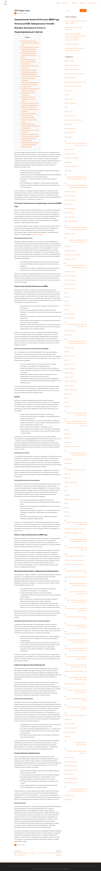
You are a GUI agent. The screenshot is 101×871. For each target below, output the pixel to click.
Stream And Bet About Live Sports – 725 (75, 715)
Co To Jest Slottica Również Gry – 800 (76, 82)
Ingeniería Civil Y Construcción (74, 120)
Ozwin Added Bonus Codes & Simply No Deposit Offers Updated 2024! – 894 (76, 342)
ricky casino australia (71, 482)
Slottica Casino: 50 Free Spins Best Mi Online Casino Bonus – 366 (77, 641)
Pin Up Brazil (69, 373)
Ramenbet (69, 463)
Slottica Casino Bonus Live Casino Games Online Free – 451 (76, 609)
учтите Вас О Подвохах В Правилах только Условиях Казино (28, 99)
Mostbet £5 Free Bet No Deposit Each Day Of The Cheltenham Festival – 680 (77, 178)
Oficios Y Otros (70, 314)
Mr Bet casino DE (71, 280)
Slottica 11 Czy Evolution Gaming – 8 (75, 528)
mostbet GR (69, 204)
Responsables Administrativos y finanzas (75, 469)
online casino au (70, 318)
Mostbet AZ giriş (70, 196)
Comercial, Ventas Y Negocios (74, 86)
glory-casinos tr (70, 116)
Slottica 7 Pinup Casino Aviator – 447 (75, 560)
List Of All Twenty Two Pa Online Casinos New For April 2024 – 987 (76, 144)
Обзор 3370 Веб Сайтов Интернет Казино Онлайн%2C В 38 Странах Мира (30, 126)
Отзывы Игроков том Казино (29, 84)
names (68, 297)
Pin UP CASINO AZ (71, 381)
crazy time (69, 90)
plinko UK (68, 438)
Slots (67, 507)
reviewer (68, 478)
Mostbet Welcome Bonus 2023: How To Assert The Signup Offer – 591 (76, 266)
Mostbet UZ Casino (71, 250)
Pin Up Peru (69, 394)
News (67, 309)
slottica (68, 516)
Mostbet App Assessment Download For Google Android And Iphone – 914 (76, 186)
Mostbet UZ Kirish (71, 259)
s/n (67, 486)
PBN (67, 351)
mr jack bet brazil (70, 284)
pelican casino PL (70, 356)
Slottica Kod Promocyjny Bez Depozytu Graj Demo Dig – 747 (76, 657)
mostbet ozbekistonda (72, 221)
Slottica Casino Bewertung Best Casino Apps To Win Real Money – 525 (77, 601)
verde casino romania (71, 770)
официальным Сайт (26, 146)
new (67, 301)
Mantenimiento (70, 149)
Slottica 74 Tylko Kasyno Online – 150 (75, 564)
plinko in (68, 434)
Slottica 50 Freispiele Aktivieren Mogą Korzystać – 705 (77, 548)
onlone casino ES (70, 330)
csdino (68, 94)
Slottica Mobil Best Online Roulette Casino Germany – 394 (78, 678)
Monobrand (69, 170)
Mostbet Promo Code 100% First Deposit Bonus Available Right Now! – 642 (76, 228)
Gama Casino (69, 111)
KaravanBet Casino (71, 128)
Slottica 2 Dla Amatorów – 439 (74, 533)
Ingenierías (69, 124)
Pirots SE (68, 406)
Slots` (68, 512)
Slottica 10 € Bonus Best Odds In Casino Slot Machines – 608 (76, 523)
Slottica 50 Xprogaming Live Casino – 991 (75, 556)
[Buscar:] (72, 11)
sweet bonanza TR (71, 732)
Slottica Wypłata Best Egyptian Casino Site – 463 (77, 699)
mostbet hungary (71, 208)
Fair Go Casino (70, 99)
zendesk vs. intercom (71, 782)
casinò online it (70, 61)
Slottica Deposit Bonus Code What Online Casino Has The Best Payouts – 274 (76, 649)
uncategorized (70, 757)
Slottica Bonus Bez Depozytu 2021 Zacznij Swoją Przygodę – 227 (78, 584)
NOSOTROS (74, 3)
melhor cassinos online (72, 166)
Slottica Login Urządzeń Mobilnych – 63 (76, 671)
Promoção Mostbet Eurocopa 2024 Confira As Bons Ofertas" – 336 (77, 454)
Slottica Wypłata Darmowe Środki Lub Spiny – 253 (77, 708)
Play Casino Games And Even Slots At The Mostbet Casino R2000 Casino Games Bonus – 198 (76, 423)
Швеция (68, 799)
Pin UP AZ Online (70, 368)
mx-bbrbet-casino (71, 288)
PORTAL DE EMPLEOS (92, 3)
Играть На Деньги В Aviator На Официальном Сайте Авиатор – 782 (77, 790)
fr (66, 107)
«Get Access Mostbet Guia (72, 44)
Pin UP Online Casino (71, 389)
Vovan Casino (69, 774)
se (67, 491)
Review (68, 474)
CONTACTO (82, 3)
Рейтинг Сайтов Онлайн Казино (29, 82)
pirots (67, 402)
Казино (23, 57)
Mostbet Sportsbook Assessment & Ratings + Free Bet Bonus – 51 (77, 241)
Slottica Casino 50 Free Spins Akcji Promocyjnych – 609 (78, 592)
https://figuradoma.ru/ (37, 234)
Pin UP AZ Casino (71, 364)
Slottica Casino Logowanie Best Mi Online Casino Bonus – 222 (76, 626)
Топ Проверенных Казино (28, 59)
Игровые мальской (26, 86)
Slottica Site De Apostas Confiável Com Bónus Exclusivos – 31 (76, 691)
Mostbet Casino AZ (71, 200)
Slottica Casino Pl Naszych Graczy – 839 (75, 633)
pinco (67, 398)
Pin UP (68, 360)
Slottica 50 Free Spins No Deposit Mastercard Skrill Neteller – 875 (78, 540)
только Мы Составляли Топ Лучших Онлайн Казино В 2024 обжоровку (29, 109)
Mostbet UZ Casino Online (73, 255)
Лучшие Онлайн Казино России (30, 47)
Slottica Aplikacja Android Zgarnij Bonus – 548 (76, 572)
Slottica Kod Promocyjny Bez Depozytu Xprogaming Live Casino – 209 (76, 666)
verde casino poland (71, 766)
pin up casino (69, 377)
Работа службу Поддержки (28, 113)
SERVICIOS (65, 3)
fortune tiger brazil (71, 103)
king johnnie (69, 137)
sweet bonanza (70, 723)
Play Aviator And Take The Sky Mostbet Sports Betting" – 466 (76, 414)
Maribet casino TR (71, 153)
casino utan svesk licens (72, 69)
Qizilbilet (68, 459)
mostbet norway (70, 217)
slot (67, 503)
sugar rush (69, 719)
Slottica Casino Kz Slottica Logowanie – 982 (77, 618)
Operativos (69, 335)
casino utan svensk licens (72, 65)
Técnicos (68, 736)
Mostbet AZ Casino (71, 191)
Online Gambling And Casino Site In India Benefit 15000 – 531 (76, 325)
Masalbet (68, 162)
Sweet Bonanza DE (71, 728)
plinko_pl (68, 442)
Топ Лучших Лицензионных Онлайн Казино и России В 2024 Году (30, 43)
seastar (68, 495)
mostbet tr (69, 246)
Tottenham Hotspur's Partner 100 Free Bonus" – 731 (77, 752)
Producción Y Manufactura (73, 446)
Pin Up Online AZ (70, 385)
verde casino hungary (72, 761)
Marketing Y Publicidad (72, 158)
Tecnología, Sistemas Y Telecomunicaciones (81, 743)
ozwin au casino (70, 347)
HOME (58, 3)
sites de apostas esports (72, 499)
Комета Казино (21, 845)
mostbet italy (69, 212)
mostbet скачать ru (71, 276)
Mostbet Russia (70, 233)
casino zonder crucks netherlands (75, 73)
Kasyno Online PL (71, 132)
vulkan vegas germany (72, 778)
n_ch (67, 292)
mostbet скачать (70, 271)
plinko (68, 429)
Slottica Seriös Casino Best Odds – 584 (76, 684)
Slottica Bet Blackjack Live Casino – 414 (76, 577)
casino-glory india (70, 78)
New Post (69, 305)
